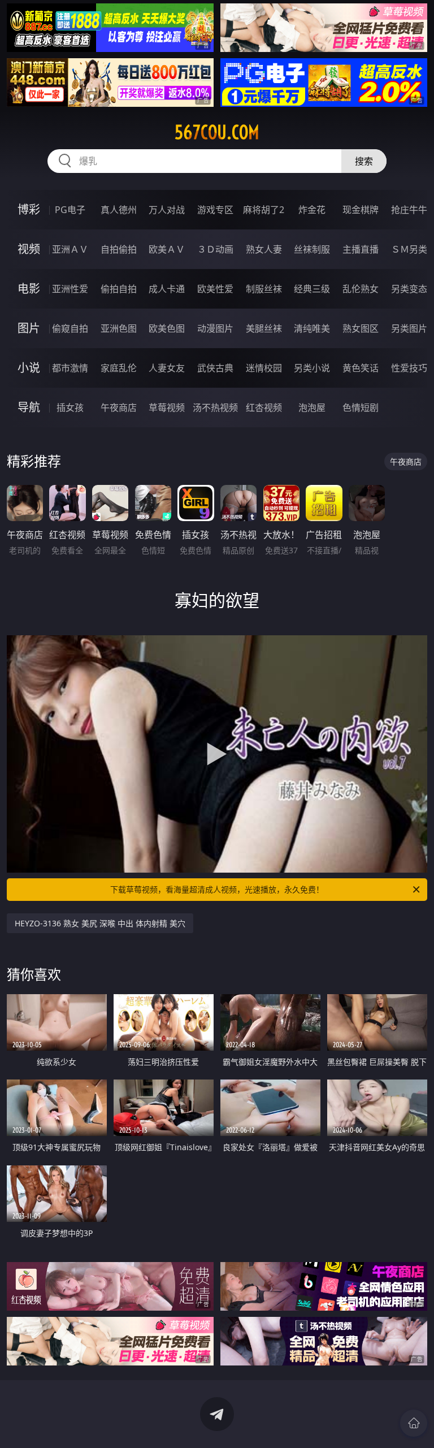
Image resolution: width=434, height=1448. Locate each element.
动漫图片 (215, 328)
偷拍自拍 (119, 289)
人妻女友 (167, 368)
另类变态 (409, 289)
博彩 (29, 209)
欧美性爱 (215, 289)
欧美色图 (167, 328)
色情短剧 (360, 407)
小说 (29, 367)
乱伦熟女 (360, 289)
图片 (29, 328)
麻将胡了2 (263, 209)
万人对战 (167, 209)
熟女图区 (360, 328)
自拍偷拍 (119, 249)
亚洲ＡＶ (70, 249)
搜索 (364, 161)
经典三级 (312, 289)
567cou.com (217, 132)
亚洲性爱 (70, 289)
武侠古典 (215, 368)
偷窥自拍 (70, 328)
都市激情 (70, 368)
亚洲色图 (119, 328)
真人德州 (119, 209)
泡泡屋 (312, 407)
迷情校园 (264, 368)
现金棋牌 (360, 209)
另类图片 (409, 328)
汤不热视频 (215, 407)
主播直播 (360, 249)
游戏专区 (215, 209)
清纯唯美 (312, 328)
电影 (29, 288)
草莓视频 (167, 407)
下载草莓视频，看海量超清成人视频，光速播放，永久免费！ (217, 889)
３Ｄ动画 (215, 249)
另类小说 (312, 368)
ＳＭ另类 (409, 249)
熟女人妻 (264, 249)
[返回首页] (413, 1423)
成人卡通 (167, 289)
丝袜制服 (312, 249)
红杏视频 (264, 407)
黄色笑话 (360, 368)
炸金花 (312, 209)
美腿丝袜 (264, 328)
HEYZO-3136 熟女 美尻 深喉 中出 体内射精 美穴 (100, 923)
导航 (29, 407)
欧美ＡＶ (167, 249)
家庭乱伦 (119, 368)
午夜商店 (119, 407)
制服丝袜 (264, 289)
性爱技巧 (409, 368)
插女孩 (70, 407)
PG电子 (70, 209)
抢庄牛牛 (409, 209)
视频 (29, 249)
